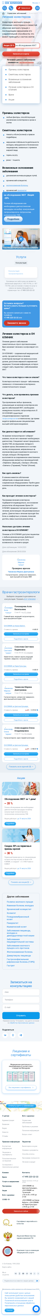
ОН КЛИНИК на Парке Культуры (15, 666)
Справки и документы (30, 1150)
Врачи (11, 94)
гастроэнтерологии (10, 418)
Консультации (21, 263)
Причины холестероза (19, 69)
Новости (5, 1132)
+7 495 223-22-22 (27, 290)
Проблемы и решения (30, 1126)
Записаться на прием (21, 634)
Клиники (5, 1172)
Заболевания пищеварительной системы (20, 940)
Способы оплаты (28, 1154)
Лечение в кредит (29, 1162)
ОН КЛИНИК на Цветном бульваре (16, 706)
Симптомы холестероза (20, 74)
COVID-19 (5, 1199)
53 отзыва (28, 734)
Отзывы (5, 1136)
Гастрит (11, 965)
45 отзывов (28, 693)
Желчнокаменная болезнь (20, 952)
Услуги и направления (10, 1181)
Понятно (9, 1310)
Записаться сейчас (21, 1211)
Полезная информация (30, 1130)
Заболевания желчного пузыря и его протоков (18, 946)
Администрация (8, 1120)
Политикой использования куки (18, 1301)
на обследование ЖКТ (26, 45)
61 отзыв (27, 612)
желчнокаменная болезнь (17, 185)
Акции (11, 99)
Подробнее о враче (21, 639)
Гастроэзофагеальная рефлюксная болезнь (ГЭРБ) (21, 960)
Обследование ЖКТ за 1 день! (20, 799)
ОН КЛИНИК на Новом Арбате (14, 626)
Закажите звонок (16, 323)
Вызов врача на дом (29, 1146)
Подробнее (13, 219)
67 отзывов (28, 653)
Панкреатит (12, 923)
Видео (4, 1128)
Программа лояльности (30, 1158)
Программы (7, 1186)
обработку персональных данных (22, 1023)
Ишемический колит (17, 927)
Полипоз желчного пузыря (20, 902)
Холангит (11, 913)
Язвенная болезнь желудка (20, 905)
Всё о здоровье (8, 1195)
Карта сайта (6, 1267)
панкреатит (21, 190)
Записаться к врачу (21, 54)
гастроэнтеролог (26, 62)
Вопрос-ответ (27, 1134)
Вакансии (5, 1124)
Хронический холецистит (19, 909)
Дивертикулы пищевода (19, 955)
